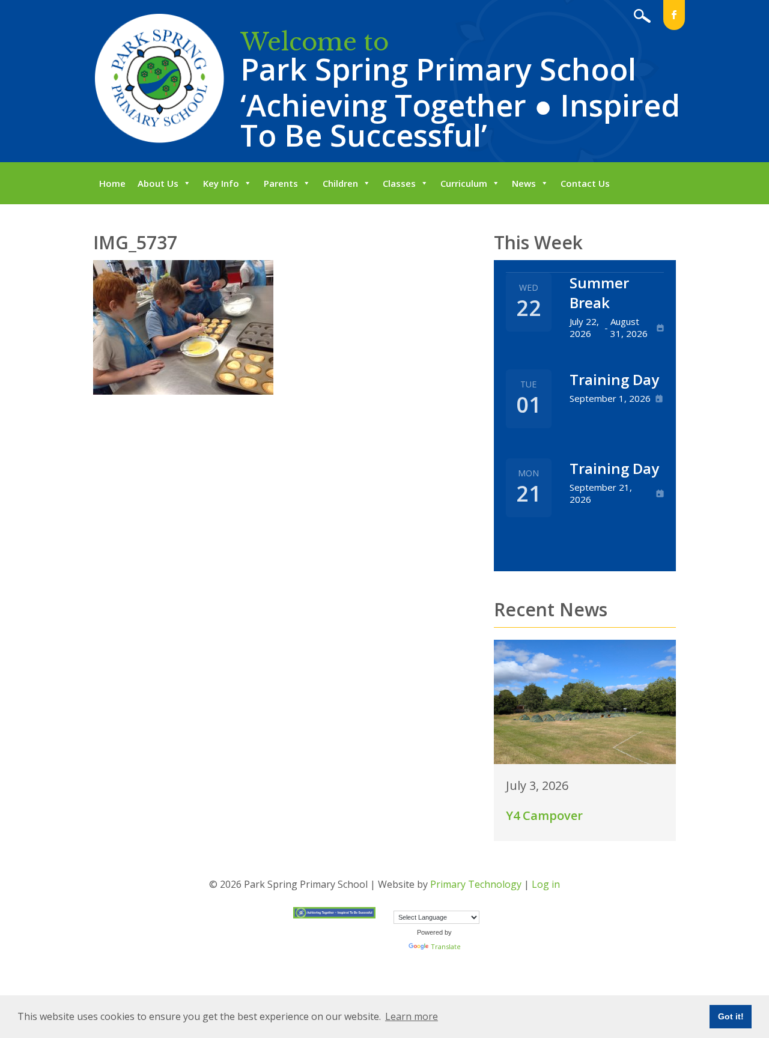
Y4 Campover (544, 815)
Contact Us (585, 183)
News (524, 183)
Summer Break (599, 292)
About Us (158, 183)
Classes (399, 183)
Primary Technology (475, 884)
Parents (281, 183)
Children (340, 183)
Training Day (614, 379)
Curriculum (463, 183)
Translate (446, 946)
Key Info (221, 183)
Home (112, 183)
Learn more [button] (411, 1016)
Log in (546, 884)
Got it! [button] (731, 1016)
